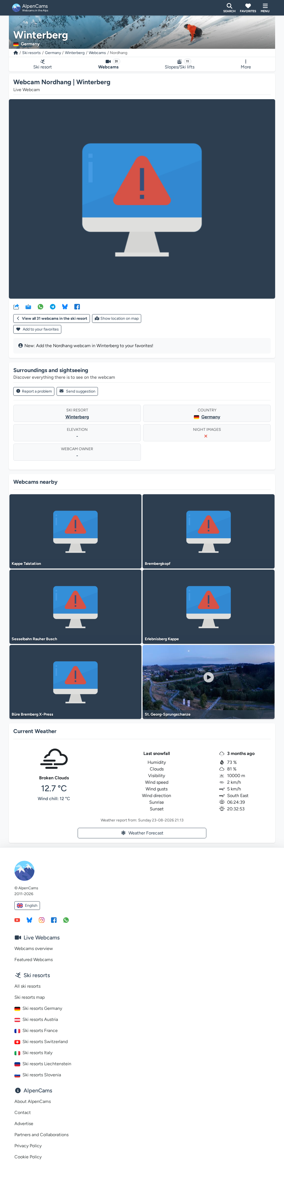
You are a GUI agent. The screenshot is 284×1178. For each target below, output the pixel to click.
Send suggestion (80, 391)
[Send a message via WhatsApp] (66, 919)
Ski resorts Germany (42, 1008)
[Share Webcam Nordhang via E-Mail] (28, 306)
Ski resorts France (40, 1030)
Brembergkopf (158, 563)
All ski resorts (27, 986)
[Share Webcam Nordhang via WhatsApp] (40, 306)
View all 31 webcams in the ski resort (54, 318)
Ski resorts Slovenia (41, 1074)
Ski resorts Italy (37, 1052)
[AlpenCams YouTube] (17, 919)
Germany (53, 52)
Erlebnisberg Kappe (162, 639)
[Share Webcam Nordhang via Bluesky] (65, 306)
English (31, 905)
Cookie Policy (28, 1156)
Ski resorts (31, 52)
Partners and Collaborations (41, 1134)
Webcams (97, 52)
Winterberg (75, 52)
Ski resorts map (29, 997)
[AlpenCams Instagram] (41, 919)
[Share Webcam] (16, 306)
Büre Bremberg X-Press (32, 714)
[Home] (15, 52)
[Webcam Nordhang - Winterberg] (142, 199)
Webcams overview (33, 948)
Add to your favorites (40, 329)
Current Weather (35, 731)
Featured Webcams (33, 959)
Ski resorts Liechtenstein (46, 1063)
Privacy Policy (28, 1145)
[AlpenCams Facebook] (54, 919)
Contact (22, 1112)
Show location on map (119, 318)
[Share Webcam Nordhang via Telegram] (52, 306)
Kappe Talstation (26, 563)
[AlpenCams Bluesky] (29, 919)
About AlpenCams (32, 1101)
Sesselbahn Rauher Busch (34, 639)
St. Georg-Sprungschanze (168, 714)
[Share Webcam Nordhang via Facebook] (77, 306)
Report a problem (37, 391)
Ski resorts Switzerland (45, 1041)
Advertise (23, 1123)
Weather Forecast (145, 833)
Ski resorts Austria (40, 1019)
